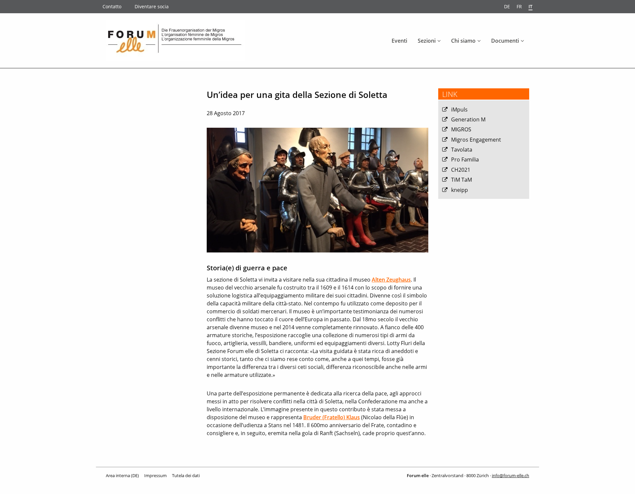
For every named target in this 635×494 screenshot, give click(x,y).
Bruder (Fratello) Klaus (331, 417)
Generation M (468, 119)
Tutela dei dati (186, 475)
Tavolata (461, 149)
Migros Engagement (476, 139)
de (507, 6)
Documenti (505, 40)
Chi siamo (463, 40)
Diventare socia (152, 6)
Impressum (155, 475)
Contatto (112, 6)
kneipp (459, 190)
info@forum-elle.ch (510, 475)
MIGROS (461, 129)
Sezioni (427, 40)
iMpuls (459, 109)
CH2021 (460, 169)
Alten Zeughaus (391, 279)
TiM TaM (461, 179)
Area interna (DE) (122, 475)
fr (519, 6)
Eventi (399, 40)
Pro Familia (465, 159)
